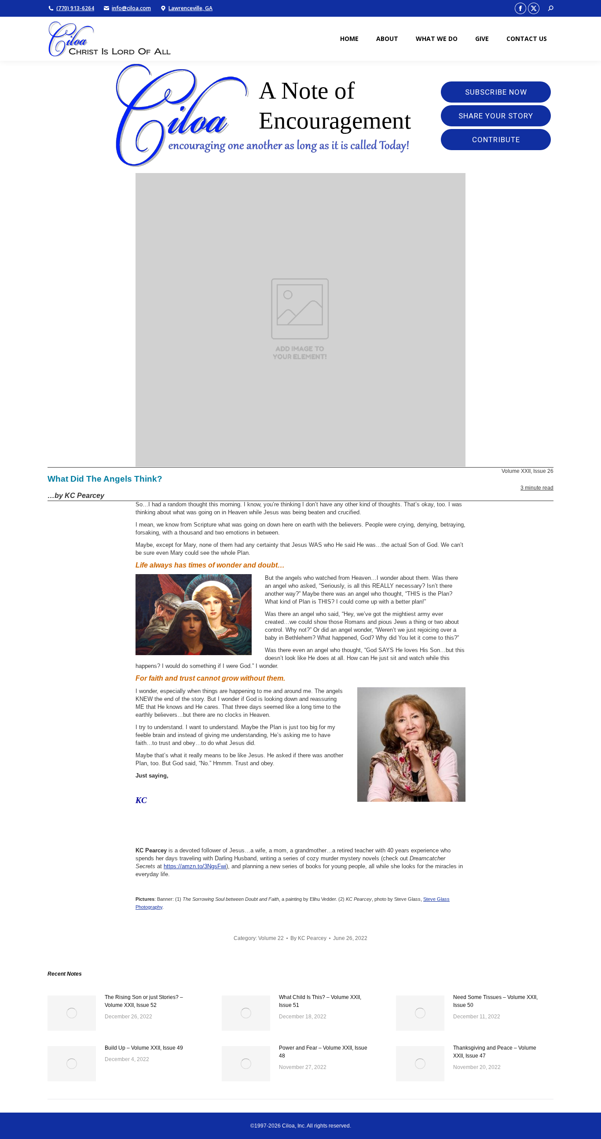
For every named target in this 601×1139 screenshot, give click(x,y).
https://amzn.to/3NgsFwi (195, 866)
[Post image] (72, 1013)
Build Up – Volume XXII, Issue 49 (144, 1048)
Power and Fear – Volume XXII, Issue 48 (323, 1052)
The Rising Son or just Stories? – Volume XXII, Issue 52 (144, 1001)
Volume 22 (271, 938)
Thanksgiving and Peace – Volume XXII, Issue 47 (494, 1052)
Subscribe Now (496, 92)
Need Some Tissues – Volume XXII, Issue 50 (495, 1001)
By (308, 938)
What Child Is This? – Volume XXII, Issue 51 (320, 1001)
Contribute (496, 139)
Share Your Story (495, 115)
